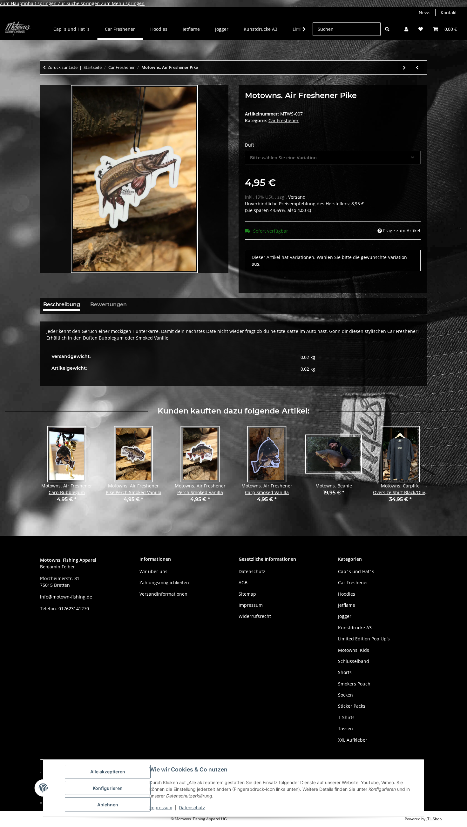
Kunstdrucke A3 (355, 628)
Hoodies (346, 594)
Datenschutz (192, 807)
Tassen (345, 728)
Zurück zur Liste (63, 67)
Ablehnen (107, 804)
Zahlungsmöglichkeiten (164, 582)
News (424, 13)
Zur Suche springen (79, 3)
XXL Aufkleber (352, 740)
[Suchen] (387, 29)
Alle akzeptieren (107, 771)
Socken (345, 695)
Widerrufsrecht (255, 616)
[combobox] (333, 157)
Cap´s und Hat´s (356, 571)
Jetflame (346, 605)
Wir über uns (153, 571)
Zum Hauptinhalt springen (29, 3)
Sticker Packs (351, 706)
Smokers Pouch (354, 684)
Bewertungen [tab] (108, 304)
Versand (297, 197)
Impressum (160, 807)
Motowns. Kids (353, 650)
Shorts (345, 672)
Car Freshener (283, 120)
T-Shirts (346, 717)
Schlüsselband (353, 661)
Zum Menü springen (123, 3)
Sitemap (247, 594)
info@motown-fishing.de (66, 597)
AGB (243, 582)
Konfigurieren (108, 788)
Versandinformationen (163, 594)
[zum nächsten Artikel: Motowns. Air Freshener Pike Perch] (404, 67)
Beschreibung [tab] (61, 304)
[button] (406, 29)
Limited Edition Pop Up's (364, 639)
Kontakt (449, 13)
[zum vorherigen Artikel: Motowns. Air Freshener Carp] (417, 67)
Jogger (344, 616)
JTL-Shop (434, 819)
